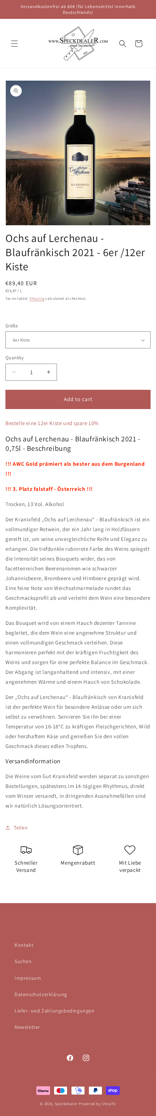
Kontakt (24, 945)
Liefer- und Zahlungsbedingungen (55, 1010)
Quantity (14, 358)
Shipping (37, 298)
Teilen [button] (21, 827)
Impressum (28, 978)
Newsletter (27, 1027)
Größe (11, 326)
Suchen (23, 961)
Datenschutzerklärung (41, 994)
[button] (14, 44)
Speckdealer (66, 1103)
